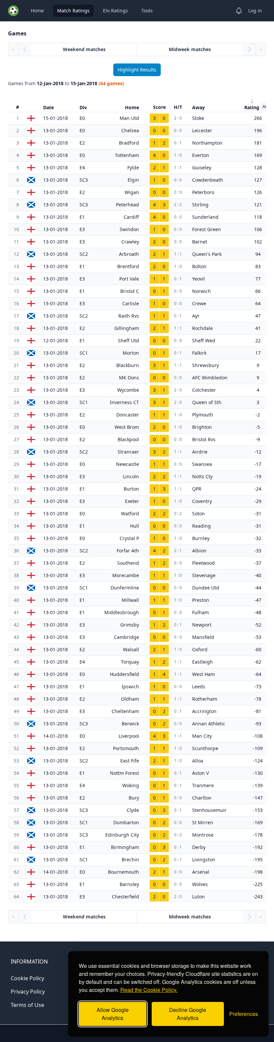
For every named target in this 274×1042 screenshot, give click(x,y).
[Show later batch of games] (249, 49)
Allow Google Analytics (113, 1014)
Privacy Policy (28, 991)
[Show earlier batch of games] (24, 49)
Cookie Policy (27, 978)
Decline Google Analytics (187, 1014)
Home (37, 10)
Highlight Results (137, 69)
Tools (147, 10)
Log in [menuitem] (255, 10)
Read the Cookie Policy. (148, 990)
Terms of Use (27, 1005)
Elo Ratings (115, 10)
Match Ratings (73, 10)
